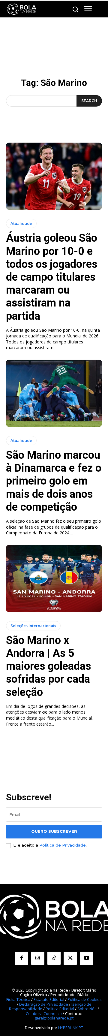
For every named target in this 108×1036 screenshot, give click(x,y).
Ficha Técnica (18, 999)
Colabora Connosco (44, 1013)
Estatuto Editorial (49, 999)
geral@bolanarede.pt (54, 1018)
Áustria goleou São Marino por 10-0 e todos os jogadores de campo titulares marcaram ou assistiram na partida (51, 277)
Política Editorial (60, 1008)
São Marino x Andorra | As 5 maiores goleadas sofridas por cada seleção (48, 666)
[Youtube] (86, 958)
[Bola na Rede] (22, 9)
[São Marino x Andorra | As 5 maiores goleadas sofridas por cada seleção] (54, 578)
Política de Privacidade (62, 845)
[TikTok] (54, 958)
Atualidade (21, 223)
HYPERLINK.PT (70, 1027)
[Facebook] (21, 958)
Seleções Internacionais (33, 625)
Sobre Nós (87, 1008)
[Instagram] (37, 958)
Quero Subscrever (54, 831)
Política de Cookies (85, 999)
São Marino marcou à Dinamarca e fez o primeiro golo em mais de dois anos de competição (53, 481)
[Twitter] (70, 958)
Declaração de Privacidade (43, 1004)
